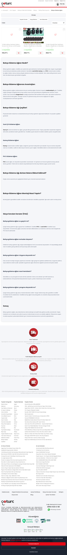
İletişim (61, 492)
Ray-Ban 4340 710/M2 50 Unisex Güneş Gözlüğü (35, 412)
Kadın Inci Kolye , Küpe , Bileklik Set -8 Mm (10, 475)
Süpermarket (4, 418)
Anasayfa (5, 10)
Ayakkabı (3, 441)
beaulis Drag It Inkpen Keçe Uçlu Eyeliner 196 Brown (12, 468)
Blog (32, 495)
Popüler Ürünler (23, 19)
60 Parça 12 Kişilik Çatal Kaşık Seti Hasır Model (11, 485)
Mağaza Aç (56, 0)
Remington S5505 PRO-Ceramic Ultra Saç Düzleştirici (37, 435)
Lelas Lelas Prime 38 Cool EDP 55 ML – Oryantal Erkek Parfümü (38, 423)
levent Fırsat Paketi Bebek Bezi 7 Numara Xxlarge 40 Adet (37, 425)
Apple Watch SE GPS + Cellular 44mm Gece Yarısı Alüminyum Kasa (40, 408)
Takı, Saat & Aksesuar (6, 435)
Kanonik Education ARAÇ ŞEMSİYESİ (32, 404)
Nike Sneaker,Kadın (29, 414)
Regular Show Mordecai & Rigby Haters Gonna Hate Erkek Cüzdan (16, 469)
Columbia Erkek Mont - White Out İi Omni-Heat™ (46, 458)
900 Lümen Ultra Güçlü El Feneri (43, 485)
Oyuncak (3, 425)
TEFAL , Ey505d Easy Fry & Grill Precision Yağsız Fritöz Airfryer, (38, 406)
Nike (15, 420)
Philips (15, 410)
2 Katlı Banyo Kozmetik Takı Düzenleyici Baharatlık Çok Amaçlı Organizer (17, 452)
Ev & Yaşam (13, 10)
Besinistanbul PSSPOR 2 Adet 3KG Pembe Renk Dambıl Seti (14, 454)
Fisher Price (16, 437)
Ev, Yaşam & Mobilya (5, 410)
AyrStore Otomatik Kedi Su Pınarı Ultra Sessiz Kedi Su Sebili (38, 431)
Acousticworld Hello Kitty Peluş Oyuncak (45, 448)
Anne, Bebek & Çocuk (5, 416)
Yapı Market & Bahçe (5, 429)
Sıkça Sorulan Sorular (49, 492)
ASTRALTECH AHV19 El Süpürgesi (43, 468)
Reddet (33, 548)
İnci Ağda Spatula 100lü (6, 458)
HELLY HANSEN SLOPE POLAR (42, 464)
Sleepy (15, 431)
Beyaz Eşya (3, 431)
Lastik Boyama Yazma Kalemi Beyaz (9, 473)
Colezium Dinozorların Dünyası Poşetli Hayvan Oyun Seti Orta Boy (50, 471)
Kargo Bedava (33, 19)
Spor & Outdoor (4, 420)
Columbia (16, 435)
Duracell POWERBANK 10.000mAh (32, 418)
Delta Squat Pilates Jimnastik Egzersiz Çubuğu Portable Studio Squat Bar (17, 464)
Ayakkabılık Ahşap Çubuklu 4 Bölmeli (9, 450)
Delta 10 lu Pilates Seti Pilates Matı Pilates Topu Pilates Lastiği (39, 433)
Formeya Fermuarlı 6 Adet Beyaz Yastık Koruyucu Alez (13, 456)
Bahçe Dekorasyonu (44, 10)
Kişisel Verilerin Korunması (20, 492)
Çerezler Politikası (15, 540)
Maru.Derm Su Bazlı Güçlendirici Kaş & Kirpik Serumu (13, 462)
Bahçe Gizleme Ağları (56, 10)
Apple (15, 404)
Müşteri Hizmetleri (49, 0)
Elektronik (3, 406)
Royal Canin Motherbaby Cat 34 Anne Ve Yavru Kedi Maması (38, 439)
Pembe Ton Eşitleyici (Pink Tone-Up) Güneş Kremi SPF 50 (13, 460)
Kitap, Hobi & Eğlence (6, 423)
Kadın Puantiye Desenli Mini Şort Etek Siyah (11, 471)
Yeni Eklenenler (43, 19)
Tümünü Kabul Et (33, 544)
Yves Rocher (16, 429)
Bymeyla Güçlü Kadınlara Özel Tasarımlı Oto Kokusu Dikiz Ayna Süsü (16, 479)
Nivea (15, 425)
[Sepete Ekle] (18, 52)
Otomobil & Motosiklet (6, 422)
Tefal (15, 412)
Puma (15, 423)
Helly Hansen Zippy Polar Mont (43, 462)
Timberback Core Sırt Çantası (42, 450)
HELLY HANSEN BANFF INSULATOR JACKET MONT (46, 460)
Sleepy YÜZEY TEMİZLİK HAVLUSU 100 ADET (34, 427)
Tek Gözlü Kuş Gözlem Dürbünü (43, 479)
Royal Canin (16, 433)
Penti (15, 416)
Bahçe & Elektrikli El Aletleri (25, 10)
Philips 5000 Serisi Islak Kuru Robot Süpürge (35, 437)
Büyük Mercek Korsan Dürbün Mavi (43, 481)
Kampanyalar (41, 0)
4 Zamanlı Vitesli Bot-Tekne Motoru (44, 477)
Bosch (15, 408)
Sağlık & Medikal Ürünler (6, 433)
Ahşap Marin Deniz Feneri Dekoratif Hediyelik (46, 454)
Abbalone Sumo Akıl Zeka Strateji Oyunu (45, 475)
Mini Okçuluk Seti (40, 473)
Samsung (16, 406)
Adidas (15, 422)
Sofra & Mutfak (4, 412)
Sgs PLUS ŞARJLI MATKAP (41, 469)
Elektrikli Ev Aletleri (5, 437)
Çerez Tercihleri (50, 495)
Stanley (15, 439)
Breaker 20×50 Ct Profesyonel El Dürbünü (45, 483)
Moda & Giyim (4, 404)
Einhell (15, 441)
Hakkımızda (5, 492)
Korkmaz (16, 414)
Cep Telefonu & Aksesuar (6, 408)
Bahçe (35, 10)
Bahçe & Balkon (4, 439)
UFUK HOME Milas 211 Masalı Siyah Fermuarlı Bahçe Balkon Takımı (39, 429)
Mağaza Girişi (62, 0)
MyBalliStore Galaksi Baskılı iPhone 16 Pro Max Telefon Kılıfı (37, 420)
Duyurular (15, 495)
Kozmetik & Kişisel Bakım (6, 414)
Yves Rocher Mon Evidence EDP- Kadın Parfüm (35, 422)
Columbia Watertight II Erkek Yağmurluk (45, 465)
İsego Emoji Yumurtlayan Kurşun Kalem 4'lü (11, 448)
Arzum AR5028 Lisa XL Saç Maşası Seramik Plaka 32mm (14, 483)
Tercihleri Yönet (33, 551)
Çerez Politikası (35, 492)
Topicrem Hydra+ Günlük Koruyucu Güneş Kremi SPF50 (37, 416)
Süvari (15, 418)
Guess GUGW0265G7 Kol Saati (43, 452)
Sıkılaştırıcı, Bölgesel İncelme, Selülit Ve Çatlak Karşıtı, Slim (14, 477)
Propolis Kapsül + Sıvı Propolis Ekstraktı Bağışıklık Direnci (48, 456)
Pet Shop (3, 427)
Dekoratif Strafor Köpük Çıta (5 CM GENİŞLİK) (10, 465)
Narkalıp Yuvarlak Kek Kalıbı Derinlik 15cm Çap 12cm (12, 481)
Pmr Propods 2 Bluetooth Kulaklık (32, 410)
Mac (15, 427)
